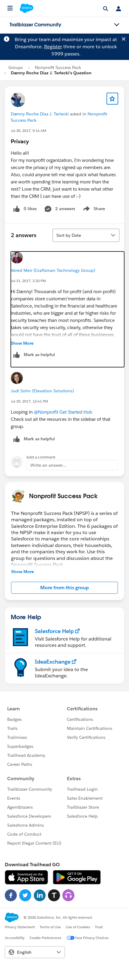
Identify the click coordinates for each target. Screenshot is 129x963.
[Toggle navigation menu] (116, 24)
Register (53, 46)
